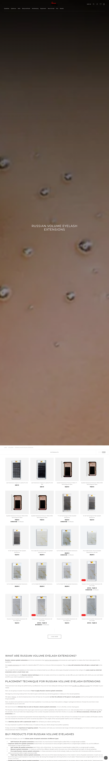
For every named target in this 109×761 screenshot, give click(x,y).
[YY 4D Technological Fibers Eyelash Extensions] (67, 502)
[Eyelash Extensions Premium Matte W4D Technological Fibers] (17, 502)
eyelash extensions (13, 665)
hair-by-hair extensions (51, 660)
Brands (62, 8)
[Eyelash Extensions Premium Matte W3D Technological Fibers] (92, 469)
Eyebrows (13, 8)
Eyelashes (6, 8)
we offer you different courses (81, 685)
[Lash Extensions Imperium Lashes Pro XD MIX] (42, 469)
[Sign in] (97, 4)
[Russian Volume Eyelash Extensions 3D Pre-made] (92, 570)
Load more (54, 636)
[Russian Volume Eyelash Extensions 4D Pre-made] (42, 605)
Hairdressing (35, 8)
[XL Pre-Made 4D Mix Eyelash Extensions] (67, 537)
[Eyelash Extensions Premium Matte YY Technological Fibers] (67, 469)
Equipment (43, 8)
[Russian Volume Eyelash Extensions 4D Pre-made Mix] (67, 605)
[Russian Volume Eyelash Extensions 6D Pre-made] (92, 605)
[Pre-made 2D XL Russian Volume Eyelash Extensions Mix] (42, 537)
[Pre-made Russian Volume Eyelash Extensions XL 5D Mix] (92, 537)
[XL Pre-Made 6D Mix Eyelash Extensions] (17, 570)
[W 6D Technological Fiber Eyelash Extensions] (17, 537)
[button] (89, 4)
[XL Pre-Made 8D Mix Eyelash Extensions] (42, 570)
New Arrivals (51, 8)
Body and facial (26, 8)
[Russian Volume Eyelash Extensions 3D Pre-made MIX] (17, 605)
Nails (19, 8)
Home (5, 447)
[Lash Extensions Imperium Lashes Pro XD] (17, 469)
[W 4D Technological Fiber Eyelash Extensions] (92, 502)
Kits (57, 8)
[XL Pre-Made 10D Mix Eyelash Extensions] (67, 570)
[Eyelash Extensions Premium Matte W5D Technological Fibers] (42, 502)
